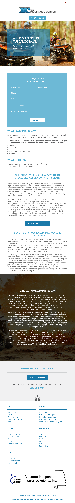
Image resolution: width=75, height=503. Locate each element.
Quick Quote (44, 412)
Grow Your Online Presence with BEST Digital (50, 499)
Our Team (11, 414)
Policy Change (13, 441)
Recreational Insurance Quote (51, 422)
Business (42, 436)
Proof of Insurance (15, 444)
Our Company (13, 412)
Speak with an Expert (37, 223)
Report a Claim (13, 436)
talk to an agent (37, 377)
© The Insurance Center (26, 496)
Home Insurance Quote (48, 417)
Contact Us (12, 458)
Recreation (43, 446)
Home (41, 441)
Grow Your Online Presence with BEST (23, 499)
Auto (41, 434)
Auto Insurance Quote (47, 414)
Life (40, 444)
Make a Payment (14, 434)
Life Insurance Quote (47, 419)
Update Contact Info (16, 439)
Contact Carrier (14, 461)
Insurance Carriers (15, 419)
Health (41, 439)
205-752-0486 (37, 18)
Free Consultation (15, 463)
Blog (9, 422)
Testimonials (13, 417)
